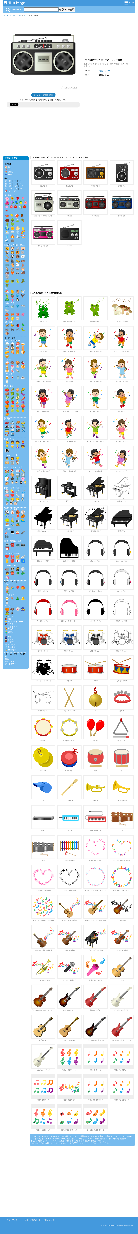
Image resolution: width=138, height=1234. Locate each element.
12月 (11, 189)
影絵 (22, 245)
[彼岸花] (6, 212)
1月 (16, 189)
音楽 (20, 15)
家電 (6, 541)
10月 (16, 186)
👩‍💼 (12, 459)
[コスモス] (25, 203)
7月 (15, 184)
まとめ (131, 2)
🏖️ (23, 236)
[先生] (12, 483)
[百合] (20, 208)
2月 (21, 189)
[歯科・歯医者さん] (11, 504)
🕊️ (23, 292)
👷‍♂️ (17, 459)
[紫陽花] (12, 203)
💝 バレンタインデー (14, 621)
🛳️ (12, 434)
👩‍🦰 (23, 442)
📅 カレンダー (11, 191)
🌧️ (12, 232)
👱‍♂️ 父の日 (9, 632)
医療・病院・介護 (11, 488)
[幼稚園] (25, 483)
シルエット (9, 661)
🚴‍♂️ (23, 426)
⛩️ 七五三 (9, 642)
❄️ (17, 232)
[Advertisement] (106, 37)
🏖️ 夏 (7, 167)
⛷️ (7, 524)
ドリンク (9, 374)
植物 (10, 195)
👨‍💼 (7, 459)
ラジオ (25, 15)
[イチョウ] (12, 216)
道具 (19, 541)
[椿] (15, 208)
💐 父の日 (9, 172)
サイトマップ (12, 1220)
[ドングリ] (21, 216)
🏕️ (17, 524)
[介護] (15, 504)
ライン (11, 656)
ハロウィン (9, 606)
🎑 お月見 (9, 639)
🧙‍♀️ (23, 609)
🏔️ (17, 236)
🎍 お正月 (9, 616)
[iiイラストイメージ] (14, 3)
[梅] (11, 208)
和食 (7, 340)
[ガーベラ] (24, 208)
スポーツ (8, 509)
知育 (20, 467)
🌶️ (23, 398)
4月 (15, 181)
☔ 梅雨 (8, 174)
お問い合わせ (49, 1220)
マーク (16, 553)
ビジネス (8, 455)
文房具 (13, 467)
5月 (19, 181)
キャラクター (10, 565)
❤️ (12, 495)
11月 (21, 186)
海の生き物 (9, 303)
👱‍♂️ (7, 446)
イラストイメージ (9, 15)
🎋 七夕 (8, 169)
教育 (6, 467)
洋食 (12, 340)
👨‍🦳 (12, 446)
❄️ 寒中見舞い (11, 645)
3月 (10, 181)
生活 (12, 439)
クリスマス (9, 595)
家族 (6, 439)
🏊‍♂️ (23, 520)
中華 (18, 340)
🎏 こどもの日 (11, 627)
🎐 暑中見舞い (11, 647)
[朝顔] (16, 203)
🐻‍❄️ (23, 257)
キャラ (11, 245)
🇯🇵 (17, 561)
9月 (10, 186)
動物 (6, 245)
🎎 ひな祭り (10, 624)
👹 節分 (8, 619)
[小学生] (16, 483)
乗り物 (7, 419)
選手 (16, 509)
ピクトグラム (10, 664)
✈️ (23, 430)
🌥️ (7, 232)
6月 (10, 184)
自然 (16, 195)
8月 (19, 184)
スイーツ (9, 359)
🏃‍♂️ (17, 479)
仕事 (16, 455)
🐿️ (12, 269)
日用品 (13, 541)
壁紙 (7, 659)
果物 (11, 386)
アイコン (8, 553)
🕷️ (12, 613)
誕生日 (8, 584)
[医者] (22, 500)
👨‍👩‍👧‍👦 (7, 450)
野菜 (6, 386)
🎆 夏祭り (9, 637)
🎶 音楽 (7, 529)
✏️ (23, 471)
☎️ (12, 544)
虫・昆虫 (9, 322)
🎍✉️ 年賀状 (10, 650)
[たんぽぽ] (21, 203)
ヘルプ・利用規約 (30, 1220)
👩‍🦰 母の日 (9, 629)
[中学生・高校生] (21, 483)
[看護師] (6, 504)
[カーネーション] (6, 208)
